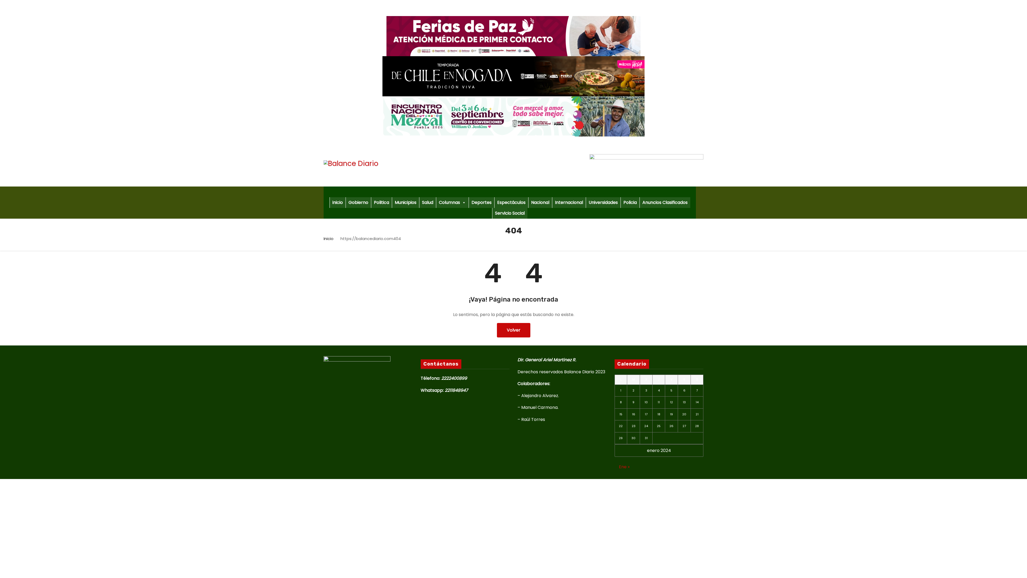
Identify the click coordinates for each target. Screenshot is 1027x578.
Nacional (540, 202)
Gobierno (358, 202)
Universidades (603, 202)
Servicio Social (510, 213)
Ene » (624, 467)
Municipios (405, 202)
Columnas (449, 202)
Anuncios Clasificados (665, 202)
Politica (381, 202)
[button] (701, 202)
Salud (427, 202)
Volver (513, 330)
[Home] (510, 192)
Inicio (329, 238)
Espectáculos (511, 202)
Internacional (569, 202)
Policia (630, 202)
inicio (337, 202)
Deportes (482, 202)
